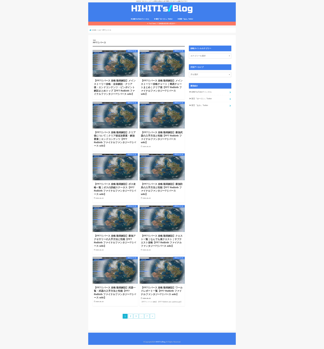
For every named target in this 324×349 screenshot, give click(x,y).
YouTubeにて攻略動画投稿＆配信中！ (163, 23)
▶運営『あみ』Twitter (185, 19)
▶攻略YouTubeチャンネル (140, 19)
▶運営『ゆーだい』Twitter (163, 19)
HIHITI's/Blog (160, 342)
